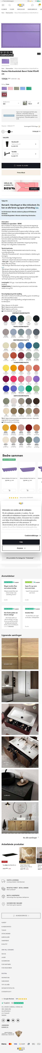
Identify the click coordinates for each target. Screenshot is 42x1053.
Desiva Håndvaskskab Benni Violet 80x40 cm (26, 13)
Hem (3, 13)
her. (37, 207)
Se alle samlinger (30, 838)
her (3, 267)
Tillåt (21, 542)
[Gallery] (21, 35)
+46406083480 (5, 1025)
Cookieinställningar (31, 535)
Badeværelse (9, 13)
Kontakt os (5, 1027)
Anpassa (20, 548)
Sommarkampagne (8, 1)
